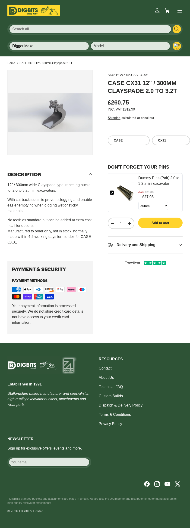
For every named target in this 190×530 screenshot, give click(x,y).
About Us (106, 377)
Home (11, 63)
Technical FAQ (111, 387)
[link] (126, 192)
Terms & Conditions (115, 414)
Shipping (114, 118)
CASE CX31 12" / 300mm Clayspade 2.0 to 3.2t (47, 63)
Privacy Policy (110, 424)
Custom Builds (111, 396)
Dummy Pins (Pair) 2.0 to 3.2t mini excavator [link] (158, 180)
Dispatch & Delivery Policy (120, 405)
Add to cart (160, 223)
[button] (167, 11)
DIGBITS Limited (31, 511)
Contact (105, 368)
